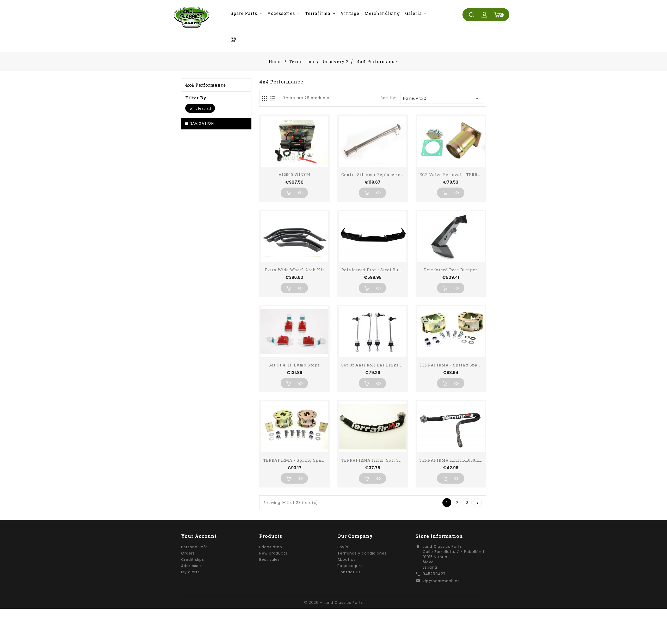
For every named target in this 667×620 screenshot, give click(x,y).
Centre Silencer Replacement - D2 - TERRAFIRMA (395, 174)
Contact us (349, 572)
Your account (199, 536)
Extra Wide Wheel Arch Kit (294, 269)
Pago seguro (350, 565)
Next (477, 503)
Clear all (200, 108)
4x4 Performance (205, 85)
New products (273, 553)
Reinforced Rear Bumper (450, 269)
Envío (342, 547)
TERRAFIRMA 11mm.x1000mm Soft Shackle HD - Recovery (481, 460)
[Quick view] (300, 193)
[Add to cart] (288, 193)
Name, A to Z (441, 98)
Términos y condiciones (362, 553)
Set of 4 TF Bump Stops (294, 365)
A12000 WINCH (294, 174)
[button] (246, 13)
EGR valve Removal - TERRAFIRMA (457, 174)
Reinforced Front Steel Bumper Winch (383, 269)
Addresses (191, 565)
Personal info (194, 547)
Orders (188, 553)
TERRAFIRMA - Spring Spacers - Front (461, 365)
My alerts (190, 572)
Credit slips (192, 559)
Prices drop (270, 547)
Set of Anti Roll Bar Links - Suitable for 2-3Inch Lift (399, 365)
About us (346, 559)
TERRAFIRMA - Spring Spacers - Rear (304, 460)
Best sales (269, 559)
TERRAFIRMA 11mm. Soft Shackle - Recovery (389, 460)
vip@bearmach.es (441, 580)
